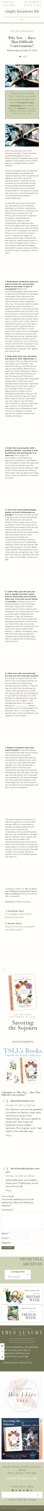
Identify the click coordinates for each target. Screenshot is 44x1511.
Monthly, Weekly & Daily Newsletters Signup (22, 1468)
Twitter (31, 5)
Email (25, 5)
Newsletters (8, 5)
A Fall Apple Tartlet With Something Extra (18, 914)
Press (22, 1486)
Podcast (20, 1473)
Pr (21, 1509)
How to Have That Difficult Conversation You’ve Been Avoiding (21, 891)
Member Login (8, 2)
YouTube (37, 5)
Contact (14, 1486)
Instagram (40, 5)
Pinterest (34, 5)
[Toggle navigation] (22, 19)
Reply (9, 1135)
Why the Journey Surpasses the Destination (20, 926)
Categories (18, 1271)
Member (21, 108)
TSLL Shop (30, 1473)
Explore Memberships (32, 2)
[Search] (38, 1495)
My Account (30, 1499)
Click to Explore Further (22, 1340)
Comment (8, 1210)
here (20, 711)
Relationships (22, 31)
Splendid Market (20, 1101)
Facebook (28, 5)
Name (6, 1233)
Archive (12, 1499)
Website (6, 1243)
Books (11, 1473)
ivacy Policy (25, 1509)
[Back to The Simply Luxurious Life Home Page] (22, 13)
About (30, 1486)
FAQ (20, 1499)
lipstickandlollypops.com (25, 1168)
